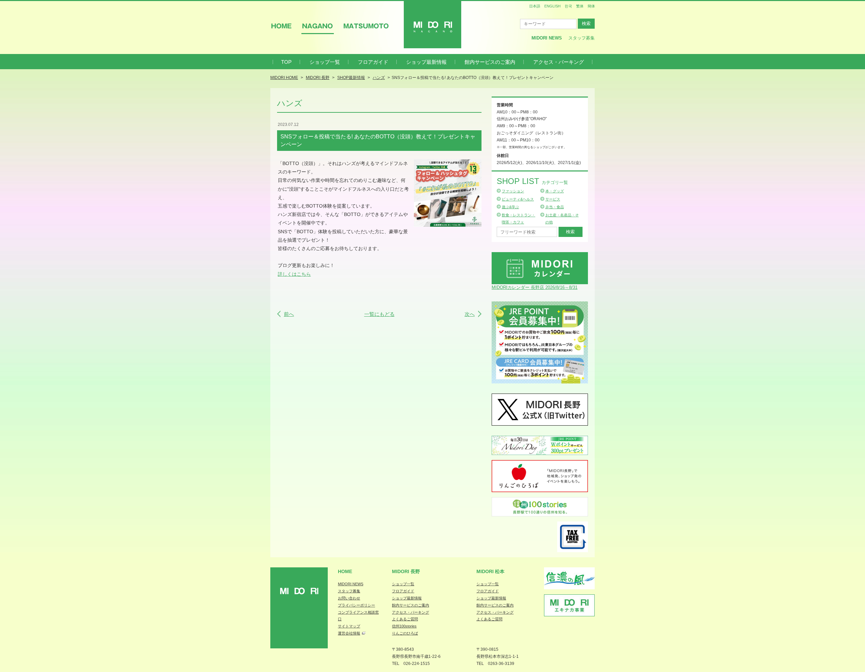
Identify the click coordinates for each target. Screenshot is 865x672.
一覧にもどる (379, 314)
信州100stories (404, 626)
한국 (568, 6)
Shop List (532, 181)
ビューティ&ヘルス (518, 199)
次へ (470, 314)
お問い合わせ (349, 598)
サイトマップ (349, 626)
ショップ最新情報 (426, 62)
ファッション (513, 191)
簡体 (591, 6)
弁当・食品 (554, 207)
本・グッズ (554, 191)
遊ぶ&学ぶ (510, 207)
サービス (552, 199)
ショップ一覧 (325, 62)
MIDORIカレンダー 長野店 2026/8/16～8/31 (534, 287)
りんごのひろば (405, 633)
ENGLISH (552, 6)
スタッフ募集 (581, 38)
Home (345, 571)
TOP (286, 62)
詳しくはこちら (294, 274)
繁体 (580, 6)
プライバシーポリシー (356, 605)
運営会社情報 (349, 633)
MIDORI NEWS (350, 584)
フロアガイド (373, 62)
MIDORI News (547, 38)
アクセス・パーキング (558, 62)
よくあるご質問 (405, 619)
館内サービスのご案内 (490, 62)
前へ (289, 314)
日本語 (534, 6)
